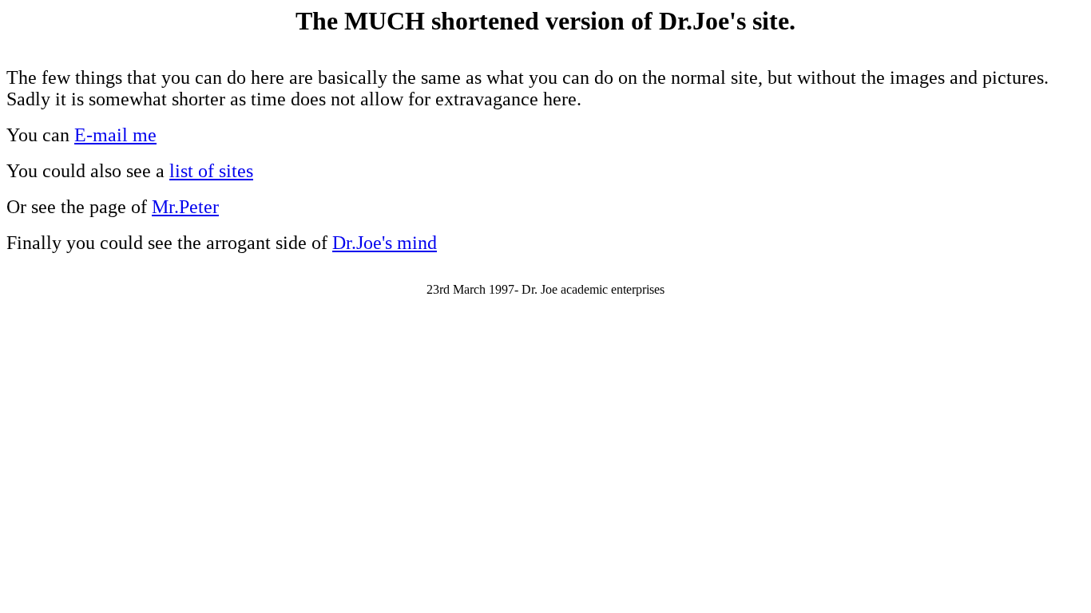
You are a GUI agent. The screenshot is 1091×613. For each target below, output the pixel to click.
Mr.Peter (185, 206)
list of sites (211, 170)
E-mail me (115, 135)
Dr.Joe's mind (384, 242)
